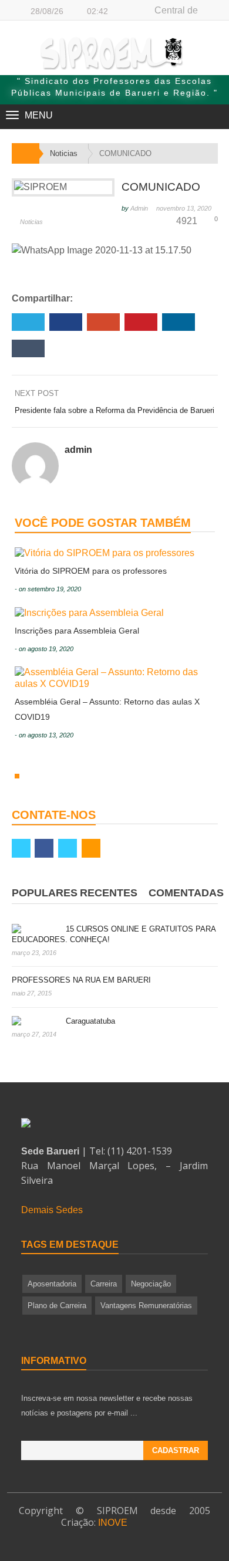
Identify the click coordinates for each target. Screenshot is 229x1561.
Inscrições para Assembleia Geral (77, 630)
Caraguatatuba (90, 1021)
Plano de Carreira (57, 1305)
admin (139, 208)
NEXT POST (38, 393)
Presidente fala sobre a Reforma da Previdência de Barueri (114, 410)
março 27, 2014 (34, 1034)
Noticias (31, 221)
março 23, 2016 (34, 952)
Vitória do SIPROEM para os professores (91, 570)
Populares (45, 893)
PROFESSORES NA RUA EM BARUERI (81, 980)
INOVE (112, 1523)
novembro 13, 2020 (183, 208)
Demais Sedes (52, 1210)
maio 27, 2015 (32, 993)
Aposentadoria (52, 1283)
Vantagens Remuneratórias (146, 1305)
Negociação (151, 1283)
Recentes (108, 893)
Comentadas (186, 893)
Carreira (103, 1283)
